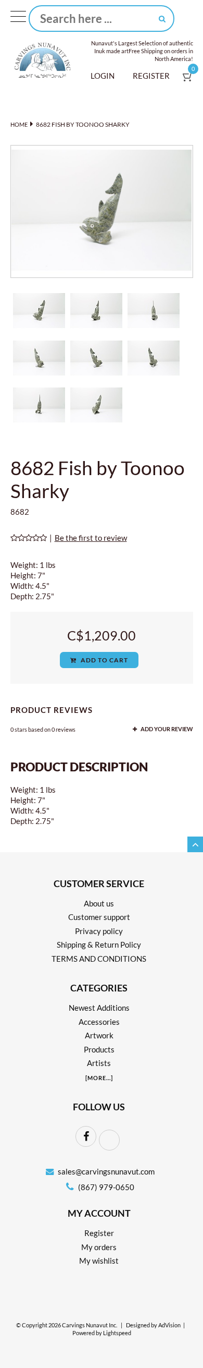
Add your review (166, 729)
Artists (99, 1063)
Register (151, 75)
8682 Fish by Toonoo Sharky (83, 124)
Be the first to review (91, 537)
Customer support (99, 917)
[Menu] (18, 18)
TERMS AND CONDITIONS (99, 958)
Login (103, 75)
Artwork (99, 1035)
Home (19, 124)
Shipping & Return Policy (99, 944)
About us (99, 903)
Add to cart (103, 660)
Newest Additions (99, 1007)
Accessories (99, 1021)
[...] (99, 1077)
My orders (99, 1247)
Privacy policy (99, 931)
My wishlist (99, 1260)
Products (99, 1049)
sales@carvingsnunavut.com (106, 1171)
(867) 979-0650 (105, 1187)
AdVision (169, 1325)
